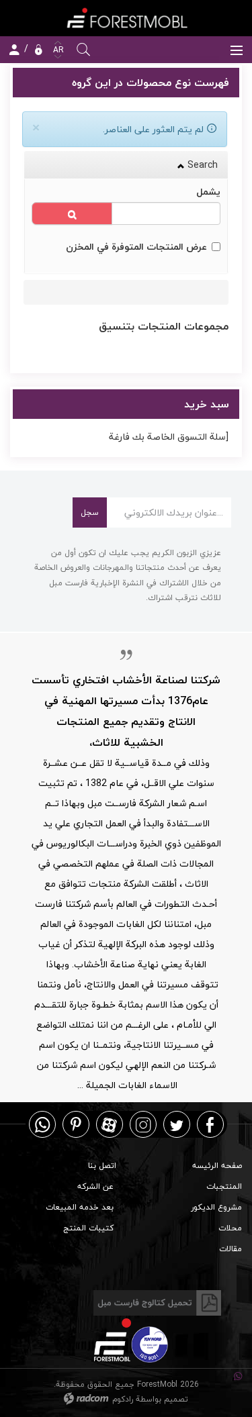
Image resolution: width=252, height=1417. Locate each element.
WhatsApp (42, 1124)
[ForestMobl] (126, 18)
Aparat (109, 1124)
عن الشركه (95, 1186)
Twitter (176, 1124)
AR (57, 50)
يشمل (208, 192)
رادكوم (122, 1399)
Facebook (210, 1124)
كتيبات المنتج (88, 1228)
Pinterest (76, 1124)
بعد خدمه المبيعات (80, 1207)
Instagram (143, 1124)
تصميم (176, 1399)
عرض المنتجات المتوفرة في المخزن (136, 247)
